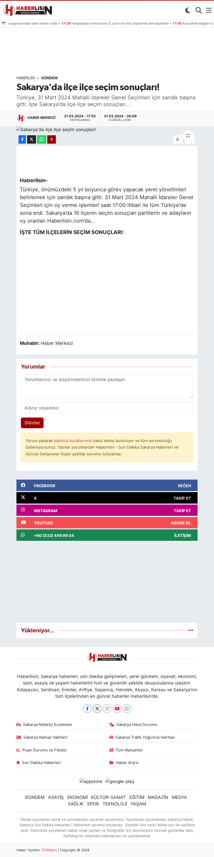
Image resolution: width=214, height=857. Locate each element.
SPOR (93, 803)
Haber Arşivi (127, 762)
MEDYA (179, 797)
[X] (97, 708)
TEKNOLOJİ (115, 803)
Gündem (49, 78)
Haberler (25, 78)
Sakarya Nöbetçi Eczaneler (47, 724)
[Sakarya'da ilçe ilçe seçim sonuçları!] (107, 129)
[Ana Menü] (209, 10)
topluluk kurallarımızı (73, 440)
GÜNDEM (35, 797)
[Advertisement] (107, 581)
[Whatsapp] (127, 708)
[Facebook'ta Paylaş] (22, 139)
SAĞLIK (76, 803)
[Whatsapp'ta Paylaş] (41, 139)
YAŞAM (138, 803)
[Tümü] (190, 630)
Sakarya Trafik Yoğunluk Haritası (145, 737)
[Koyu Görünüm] (188, 10)
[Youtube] (117, 708)
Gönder (32, 422)
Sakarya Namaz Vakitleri (45, 737)
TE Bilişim (49, 850)
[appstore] (90, 781)
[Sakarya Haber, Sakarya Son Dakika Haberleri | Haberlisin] (27, 10)
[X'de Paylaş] (31, 139)
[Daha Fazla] (51, 139)
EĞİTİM (136, 797)
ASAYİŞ (56, 797)
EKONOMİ (77, 797)
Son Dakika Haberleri (41, 762)
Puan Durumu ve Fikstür (44, 750)
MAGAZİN (158, 797)
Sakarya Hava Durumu (136, 724)
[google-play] (120, 781)
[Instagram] (107, 708)
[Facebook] (87, 708)
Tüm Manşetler (129, 750)
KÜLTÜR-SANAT (108, 797)
